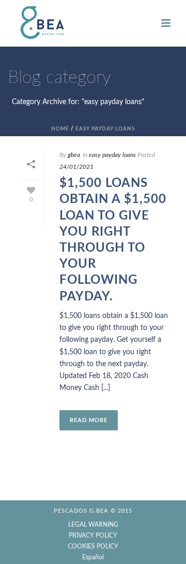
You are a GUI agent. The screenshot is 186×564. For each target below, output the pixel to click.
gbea (74, 155)
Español (93, 557)
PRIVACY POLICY (93, 535)
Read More (88, 420)
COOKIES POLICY (93, 546)
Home (60, 129)
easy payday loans (105, 129)
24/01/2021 (76, 167)
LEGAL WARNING (93, 525)
